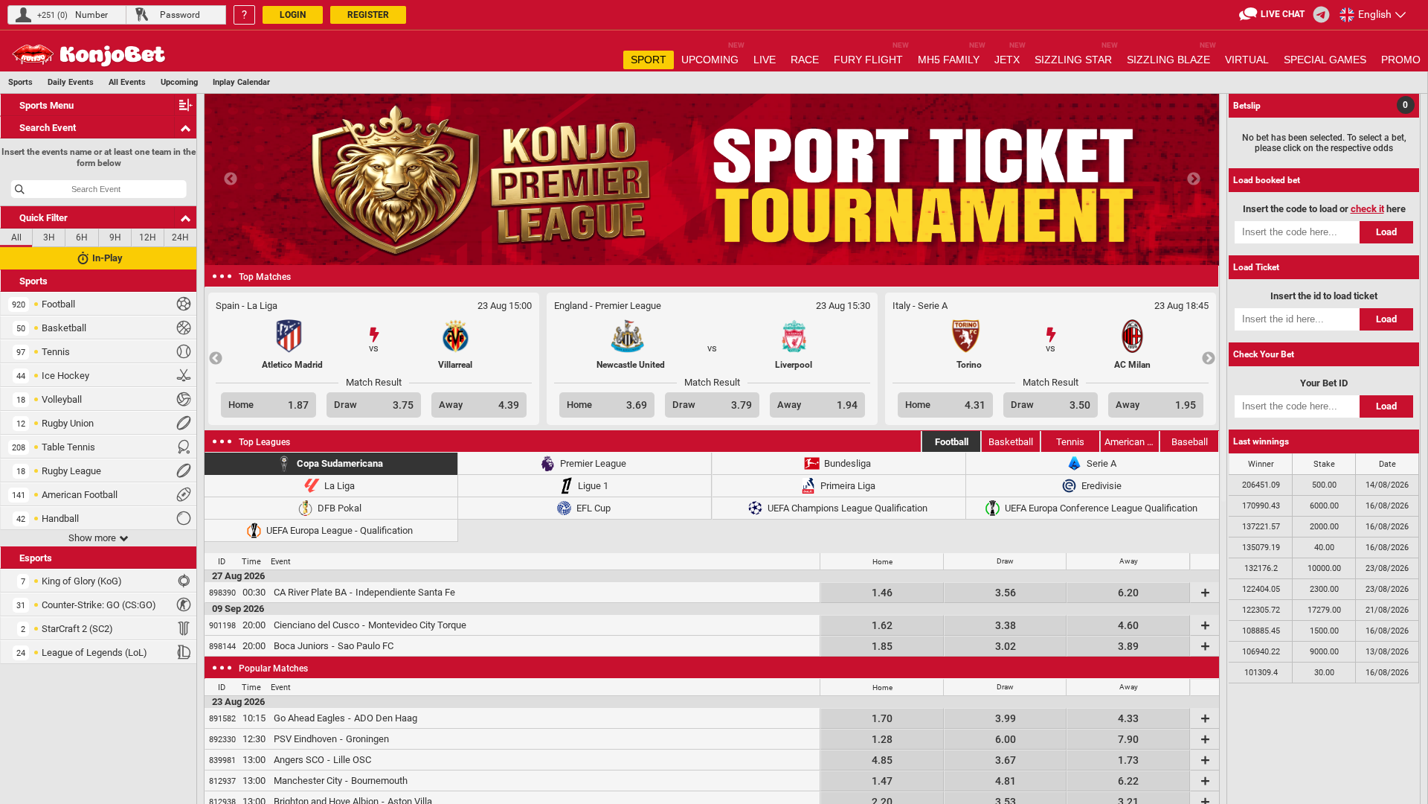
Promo (1401, 60)
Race (805, 60)
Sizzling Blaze (1171, 58)
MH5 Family (951, 58)
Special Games (1325, 60)
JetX (1010, 58)
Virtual (1247, 60)
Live (764, 60)
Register (368, 15)
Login (293, 15)
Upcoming (712, 58)
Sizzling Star (1076, 58)
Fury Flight (871, 58)
